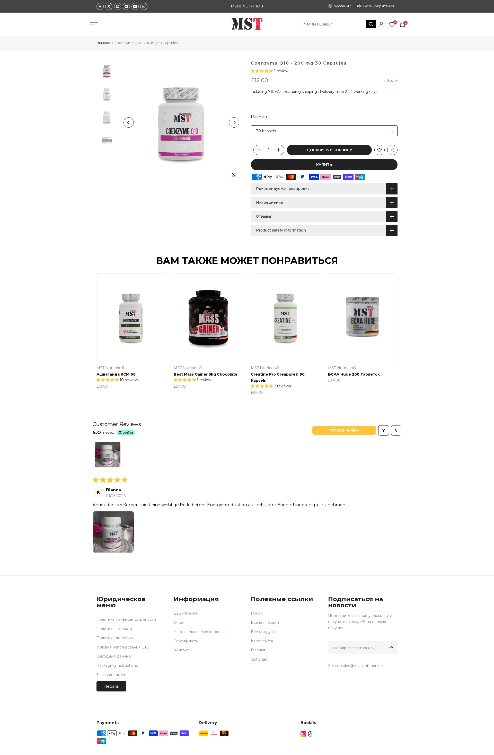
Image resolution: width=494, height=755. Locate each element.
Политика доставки (114, 638)
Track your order (110, 674)
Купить (324, 164)
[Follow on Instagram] (303, 734)
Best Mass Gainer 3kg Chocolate (205, 374)
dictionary (259, 659)
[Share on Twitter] (108, 6)
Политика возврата (114, 628)
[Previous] (128, 122)
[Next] (234, 122)
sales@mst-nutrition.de (362, 665)
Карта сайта (262, 641)
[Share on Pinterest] (117, 6)
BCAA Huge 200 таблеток (354, 374)
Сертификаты (186, 641)
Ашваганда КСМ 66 (116, 374)
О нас (179, 622)
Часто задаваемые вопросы (199, 631)
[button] (262, 71)
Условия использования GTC (122, 647)
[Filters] (383, 430)
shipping (309, 91)
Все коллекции (265, 622)
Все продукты (264, 631)
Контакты (182, 650)
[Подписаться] (390, 647)
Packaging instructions (117, 665)
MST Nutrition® (110, 368)
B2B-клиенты (186, 613)
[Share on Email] (135, 6)
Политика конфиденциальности (126, 619)
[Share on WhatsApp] (143, 6)
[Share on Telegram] (126, 6)
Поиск (257, 613)
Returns (111, 686)
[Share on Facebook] (100, 6)
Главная (103, 43)
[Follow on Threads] (310, 734)
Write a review (344, 430)
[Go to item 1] (107, 454)
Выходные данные (113, 656)
